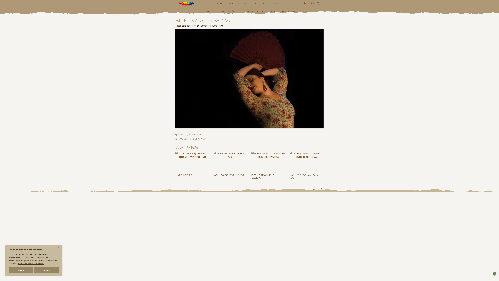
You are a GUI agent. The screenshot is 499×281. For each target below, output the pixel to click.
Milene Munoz (195, 135)
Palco (203, 139)
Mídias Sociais (288, 12)
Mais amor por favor (229, 175)
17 (196, 3)
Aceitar (47, 270)
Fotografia (262, 12)
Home (219, 3)
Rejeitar (21, 270)
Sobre (230, 3)
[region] (33, 260)
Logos (215, 12)
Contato (276, 3)
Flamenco (182, 135)
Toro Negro (183, 175)
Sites (206, 12)
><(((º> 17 (317, 189)
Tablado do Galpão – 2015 (305, 176)
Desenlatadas (260, 3)
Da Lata (250, 12)
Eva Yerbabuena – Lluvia (263, 176)
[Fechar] (59, 247)
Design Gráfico (229, 12)
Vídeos (274, 12)
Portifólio (243, 3)
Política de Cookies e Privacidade (31, 264)
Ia (242, 12)
